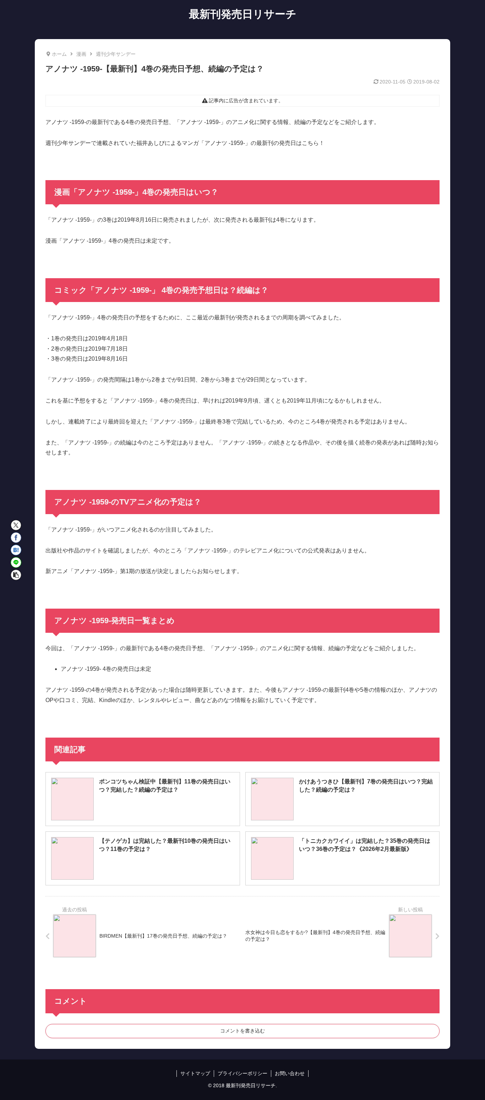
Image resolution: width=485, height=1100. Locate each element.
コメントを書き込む (242, 1031)
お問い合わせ (290, 1073)
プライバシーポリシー (242, 1073)
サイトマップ (195, 1073)
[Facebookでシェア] (16, 537)
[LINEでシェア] (16, 562)
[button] (16, 575)
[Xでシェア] (16, 525)
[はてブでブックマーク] (16, 550)
